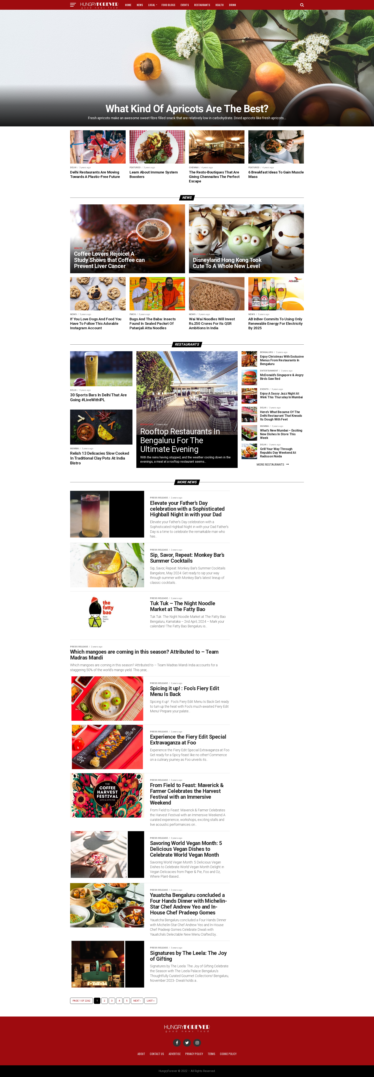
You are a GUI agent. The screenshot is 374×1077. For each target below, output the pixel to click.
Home (128, 5)
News (140, 5)
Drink (232, 5)
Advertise (175, 1054)
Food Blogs (168, 5)
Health (219, 5)
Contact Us (157, 1054)
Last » (150, 1000)
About (141, 1054)
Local (151, 5)
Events (185, 5)
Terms (211, 1054)
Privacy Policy (194, 1054)
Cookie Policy (228, 1054)
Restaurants (202, 5)
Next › (137, 1000)
